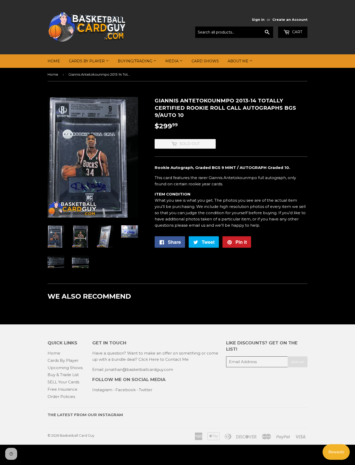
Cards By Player (87, 61)
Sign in (258, 20)
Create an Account (289, 20)
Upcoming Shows (65, 367)
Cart (296, 32)
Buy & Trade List (63, 374)
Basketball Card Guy (77, 435)
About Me (238, 61)
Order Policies (61, 396)
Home (54, 61)
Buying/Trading (135, 61)
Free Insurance (62, 389)
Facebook (125, 389)
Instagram (102, 389)
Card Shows (205, 61)
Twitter (145, 389)
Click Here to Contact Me (164, 359)
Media (172, 61)
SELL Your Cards (63, 381)
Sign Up (297, 362)
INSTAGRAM (110, 414)
